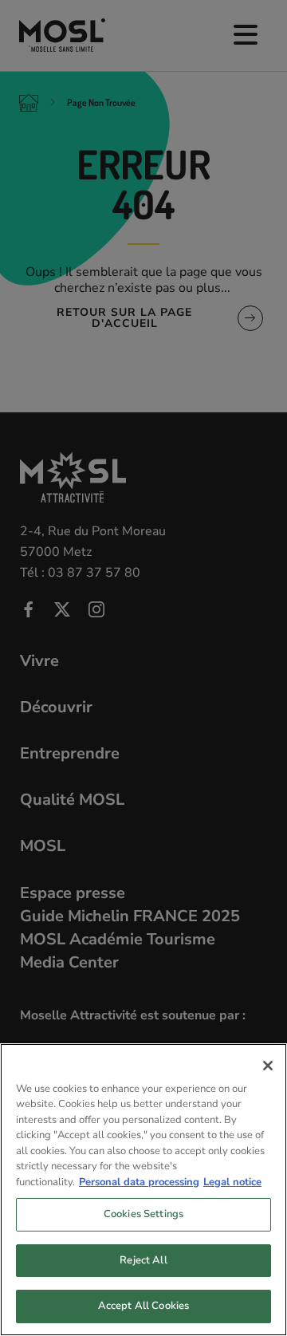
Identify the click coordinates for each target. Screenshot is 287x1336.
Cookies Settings (143, 1214)
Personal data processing (139, 1182)
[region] (143, 1189)
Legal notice (232, 1182)
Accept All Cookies (143, 1306)
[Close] (267, 1065)
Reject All (143, 1260)
